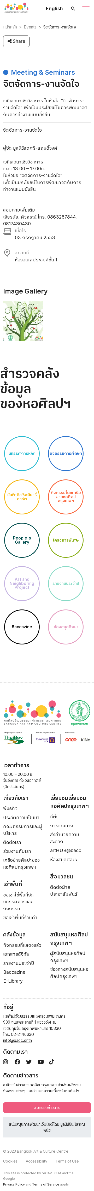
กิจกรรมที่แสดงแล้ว (22, 945)
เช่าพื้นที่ (12, 884)
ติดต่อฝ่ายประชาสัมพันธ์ (63, 890)
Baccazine (14, 972)
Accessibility (36, 1161)
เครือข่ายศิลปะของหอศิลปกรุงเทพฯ (21, 863)
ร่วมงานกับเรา (17, 851)
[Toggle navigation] (85, 8)
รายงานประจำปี (18, 963)
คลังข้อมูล (14, 934)
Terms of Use (67, 1161)
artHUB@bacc (65, 850)
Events (30, 27)
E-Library (13, 981)
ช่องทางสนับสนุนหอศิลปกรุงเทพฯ (69, 972)
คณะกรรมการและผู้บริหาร (22, 830)
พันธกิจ (10, 808)
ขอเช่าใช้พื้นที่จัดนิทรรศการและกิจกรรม (18, 901)
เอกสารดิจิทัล (16, 954)
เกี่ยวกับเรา (15, 798)
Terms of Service (45, 1184)
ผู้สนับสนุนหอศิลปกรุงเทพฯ (67, 957)
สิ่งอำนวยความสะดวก (64, 838)
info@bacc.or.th (17, 1040)
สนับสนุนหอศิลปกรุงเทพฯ (69, 938)
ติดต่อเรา (12, 842)
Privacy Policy (14, 1184)
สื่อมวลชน (61, 876)
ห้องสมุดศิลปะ (64, 859)
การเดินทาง (61, 825)
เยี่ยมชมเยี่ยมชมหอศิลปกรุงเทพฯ (69, 802)
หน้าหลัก (10, 27)
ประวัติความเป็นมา (21, 817)
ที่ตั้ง (54, 816)
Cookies (10, 1161)
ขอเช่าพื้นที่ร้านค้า (20, 917)
